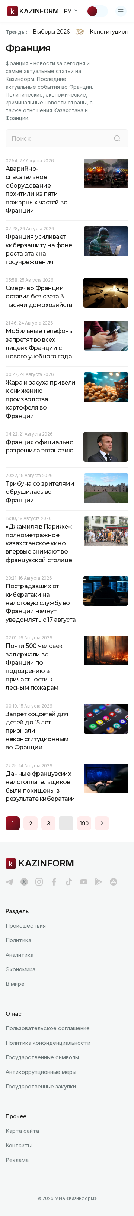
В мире (15, 983)
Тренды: (16, 32)
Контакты (19, 1145)
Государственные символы (42, 1057)
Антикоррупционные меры (41, 1071)
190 (84, 823)
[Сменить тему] (97, 11)
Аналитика (20, 954)
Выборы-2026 (51, 31)
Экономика (20, 969)
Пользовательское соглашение (48, 1028)
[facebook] (54, 882)
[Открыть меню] (121, 11)
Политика (18, 940)
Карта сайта (22, 1130)
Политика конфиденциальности (48, 1042)
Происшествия (26, 925)
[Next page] (102, 823)
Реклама (17, 1159)
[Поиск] (117, 138)
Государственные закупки (41, 1086)
